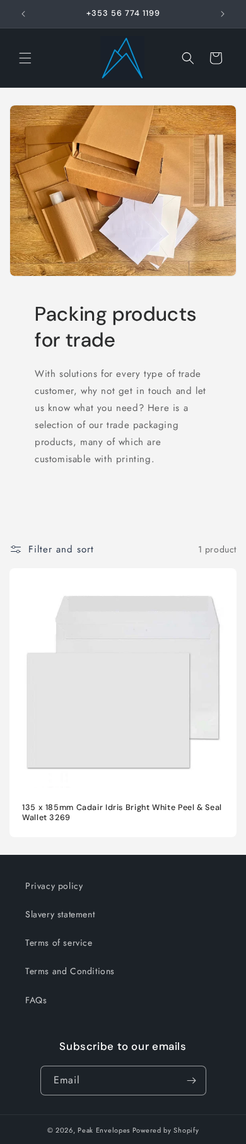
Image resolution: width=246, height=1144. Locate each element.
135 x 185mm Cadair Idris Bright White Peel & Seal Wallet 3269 (122, 812)
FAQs (36, 1000)
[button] (25, 58)
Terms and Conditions (70, 971)
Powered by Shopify (165, 1130)
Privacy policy (54, 885)
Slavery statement (60, 914)
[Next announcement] (223, 14)
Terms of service (59, 942)
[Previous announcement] (23, 14)
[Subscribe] (192, 1080)
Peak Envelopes (104, 1130)
